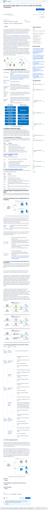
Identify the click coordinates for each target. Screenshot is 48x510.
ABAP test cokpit (41, 33)
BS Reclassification (35, 38)
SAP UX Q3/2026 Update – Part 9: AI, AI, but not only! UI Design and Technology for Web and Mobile (38, 56)
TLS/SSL (25, 85)
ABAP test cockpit (35, 33)
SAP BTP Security (11, 21)
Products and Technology (11, 3)
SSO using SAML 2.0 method (11, 154)
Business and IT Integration (36, 39)
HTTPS (25, 92)
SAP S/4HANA (16, 21)
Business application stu (36, 41)
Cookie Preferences (30, 508)
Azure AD (18, 257)
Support (25, 508)
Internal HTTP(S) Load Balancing (10, 419)
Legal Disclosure (16, 508)
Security (11, 23)
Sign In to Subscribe (40, 9)
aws (4, 494)
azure (7, 494)
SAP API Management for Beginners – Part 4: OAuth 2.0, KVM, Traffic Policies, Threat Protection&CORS (38, 50)
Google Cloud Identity (15, 258)
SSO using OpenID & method (14, 169)
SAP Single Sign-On (6, 23)
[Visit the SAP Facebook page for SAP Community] (40, 508)
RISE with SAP (5, 21)
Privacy (3, 508)
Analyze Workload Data (36, 36)
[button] (40, 17)
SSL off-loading (6, 228)
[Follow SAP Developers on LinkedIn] (45, 508)
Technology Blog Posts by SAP (24, 3)
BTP (40, 38)
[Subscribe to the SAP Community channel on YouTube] (43, 508)
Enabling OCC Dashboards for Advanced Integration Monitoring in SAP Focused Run (38, 74)
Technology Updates (27, 21)
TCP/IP (11, 84)
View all (34, 171)
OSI (10, 81)
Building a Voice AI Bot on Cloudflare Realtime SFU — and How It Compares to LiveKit (39, 68)
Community (9, 1)
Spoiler (6, 26)
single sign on (19, 494)
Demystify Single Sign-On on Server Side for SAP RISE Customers (22, 6)
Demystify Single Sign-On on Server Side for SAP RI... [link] (35, 3)
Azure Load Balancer (19, 77)
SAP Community (5, 3)
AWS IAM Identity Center (24, 257)
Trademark (21, 508)
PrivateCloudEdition (13, 494)
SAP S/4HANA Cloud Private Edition (17, 23)
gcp (9, 494)
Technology (17, 3)
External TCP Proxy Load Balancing (10, 432)
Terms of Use (7, 508)
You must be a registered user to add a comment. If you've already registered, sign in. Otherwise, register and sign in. (16, 502)
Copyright (11, 508)
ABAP (33, 29)
